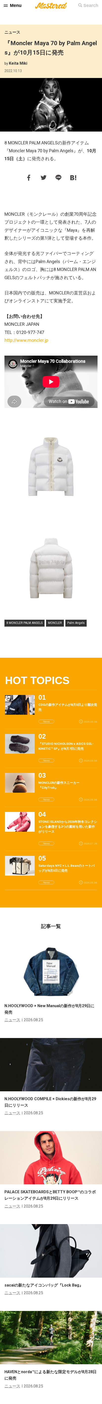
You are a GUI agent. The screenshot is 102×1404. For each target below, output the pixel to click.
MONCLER (55, 623)
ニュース (12, 32)
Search (90, 5)
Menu (16, 5)
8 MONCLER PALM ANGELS (24, 623)
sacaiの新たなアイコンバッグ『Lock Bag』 (43, 1285)
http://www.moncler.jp (26, 340)
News (46, 721)
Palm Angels (76, 623)
